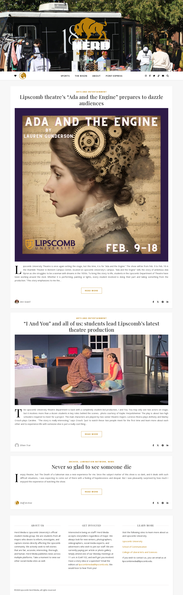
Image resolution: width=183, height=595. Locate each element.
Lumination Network (93, 462)
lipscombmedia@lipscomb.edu (93, 564)
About (96, 75)
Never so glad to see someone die (92, 466)
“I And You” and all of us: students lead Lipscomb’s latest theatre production (91, 326)
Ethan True (25, 445)
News (111, 462)
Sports (65, 75)
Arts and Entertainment (91, 92)
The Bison (81, 75)
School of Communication (134, 546)
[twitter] (154, 75)
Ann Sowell (25, 301)
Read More (91, 290)
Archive (73, 462)
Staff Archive (26, 503)
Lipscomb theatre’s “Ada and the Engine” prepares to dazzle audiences (91, 99)
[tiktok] (159, 75)
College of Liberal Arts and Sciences (139, 552)
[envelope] (163, 75)
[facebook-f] (150, 75)
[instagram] (146, 75)
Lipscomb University (132, 541)
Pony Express (114, 75)
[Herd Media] (91, 36)
